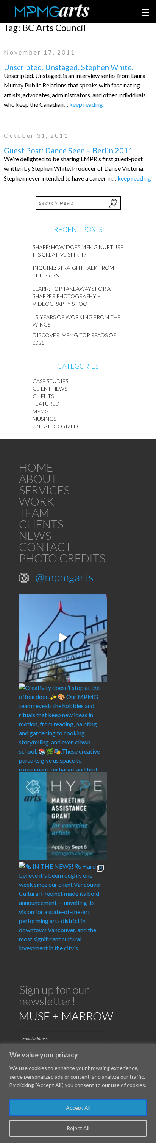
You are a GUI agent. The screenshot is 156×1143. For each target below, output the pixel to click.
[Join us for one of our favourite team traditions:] (63, 638)
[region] (78, 1093)
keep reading (86, 104)
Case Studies (50, 381)
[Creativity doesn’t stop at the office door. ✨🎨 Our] (63, 727)
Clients (43, 396)
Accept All (78, 1107)
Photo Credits (62, 558)
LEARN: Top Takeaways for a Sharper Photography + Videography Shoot (72, 296)
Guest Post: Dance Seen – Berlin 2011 (68, 150)
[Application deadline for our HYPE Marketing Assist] (63, 816)
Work (36, 501)
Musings (44, 419)
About (38, 478)
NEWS (35, 535)
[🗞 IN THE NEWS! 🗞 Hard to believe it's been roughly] (63, 906)
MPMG (41, 411)
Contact (45, 546)
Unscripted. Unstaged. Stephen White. (68, 67)
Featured (46, 403)
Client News (50, 388)
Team (34, 512)
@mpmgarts (64, 577)
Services (44, 489)
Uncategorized (55, 426)
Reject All (78, 1128)
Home (36, 467)
